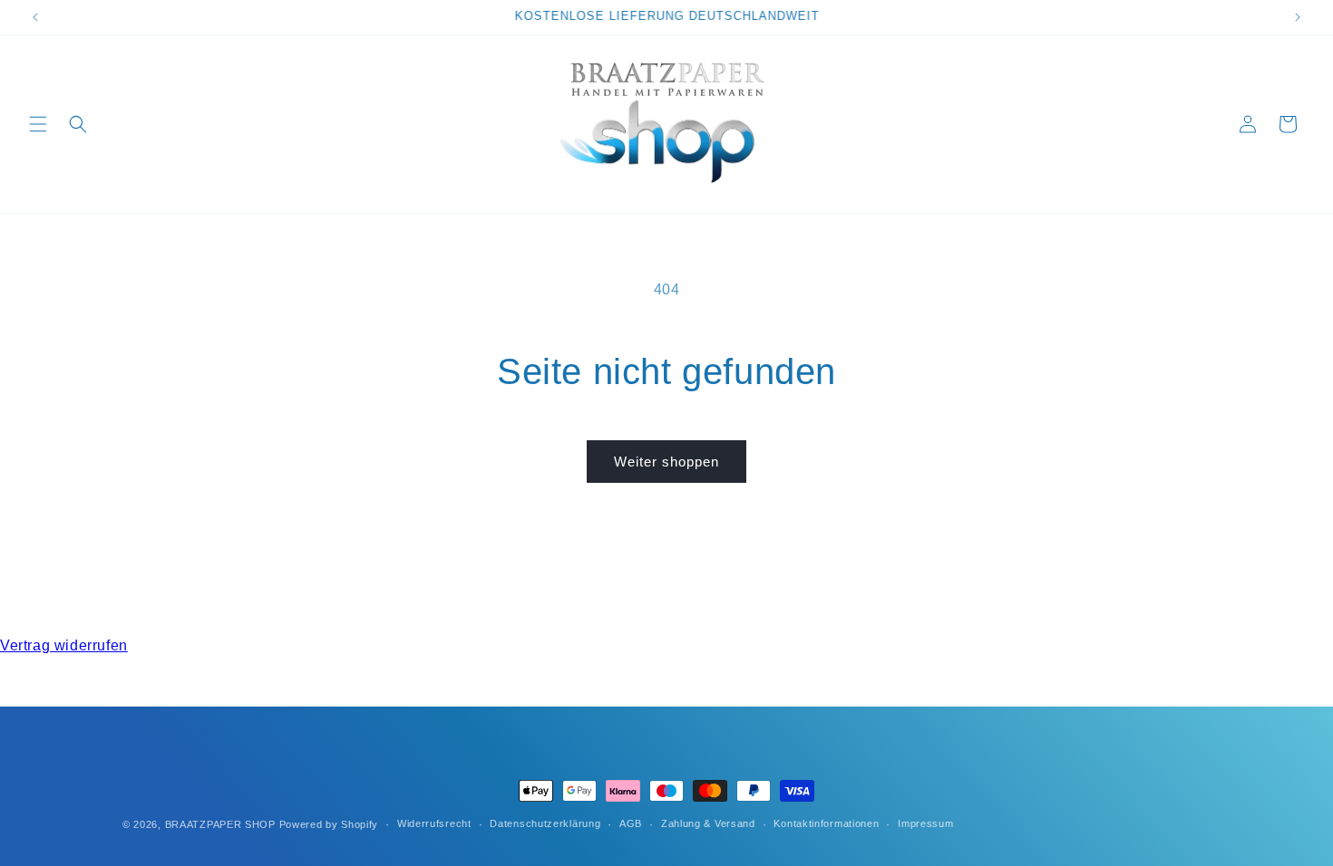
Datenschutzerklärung (545, 823)
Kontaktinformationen (826, 823)
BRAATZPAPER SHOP (220, 824)
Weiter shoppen (666, 461)
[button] (38, 124)
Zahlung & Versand (708, 823)
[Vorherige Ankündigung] (35, 17)
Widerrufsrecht (434, 823)
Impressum (925, 823)
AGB (630, 823)
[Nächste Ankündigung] (1298, 17)
